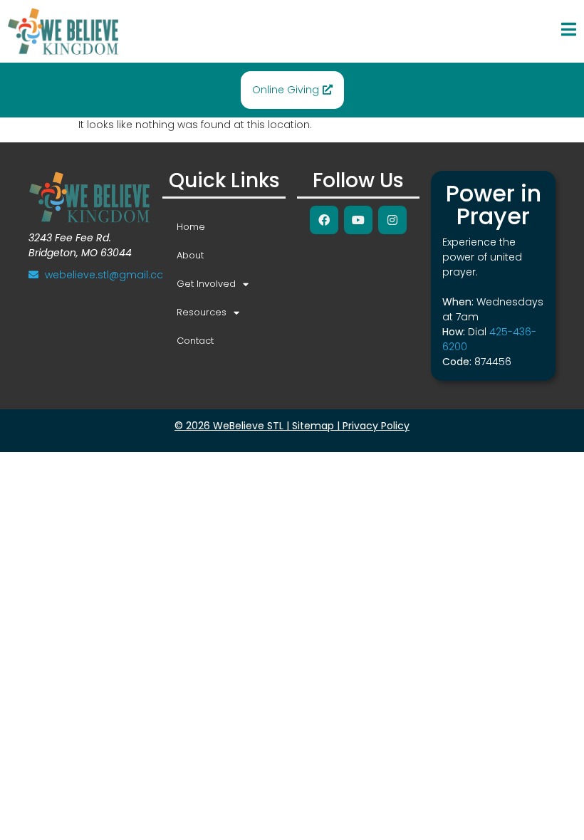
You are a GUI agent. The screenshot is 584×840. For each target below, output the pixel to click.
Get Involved (206, 283)
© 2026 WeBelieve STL (228, 426)
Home (191, 226)
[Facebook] (324, 220)
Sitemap (313, 426)
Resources (201, 312)
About (190, 255)
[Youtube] (358, 220)
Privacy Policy (376, 426)
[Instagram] (392, 220)
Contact (195, 340)
